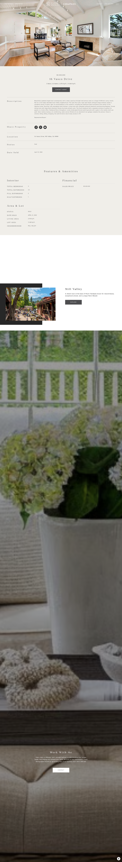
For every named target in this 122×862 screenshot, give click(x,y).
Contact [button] (61, 770)
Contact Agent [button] (61, 89)
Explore (73, 302)
